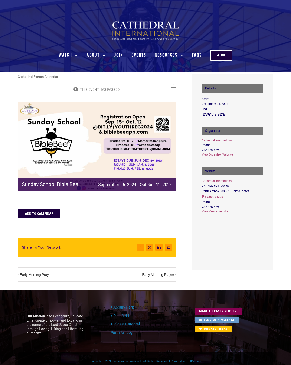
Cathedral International (217, 140)
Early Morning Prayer (36, 274)
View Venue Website (215, 211)
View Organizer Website (217, 154)
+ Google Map (214, 196)
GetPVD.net (194, 361)
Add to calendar (39, 213)
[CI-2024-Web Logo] (145, 22)
